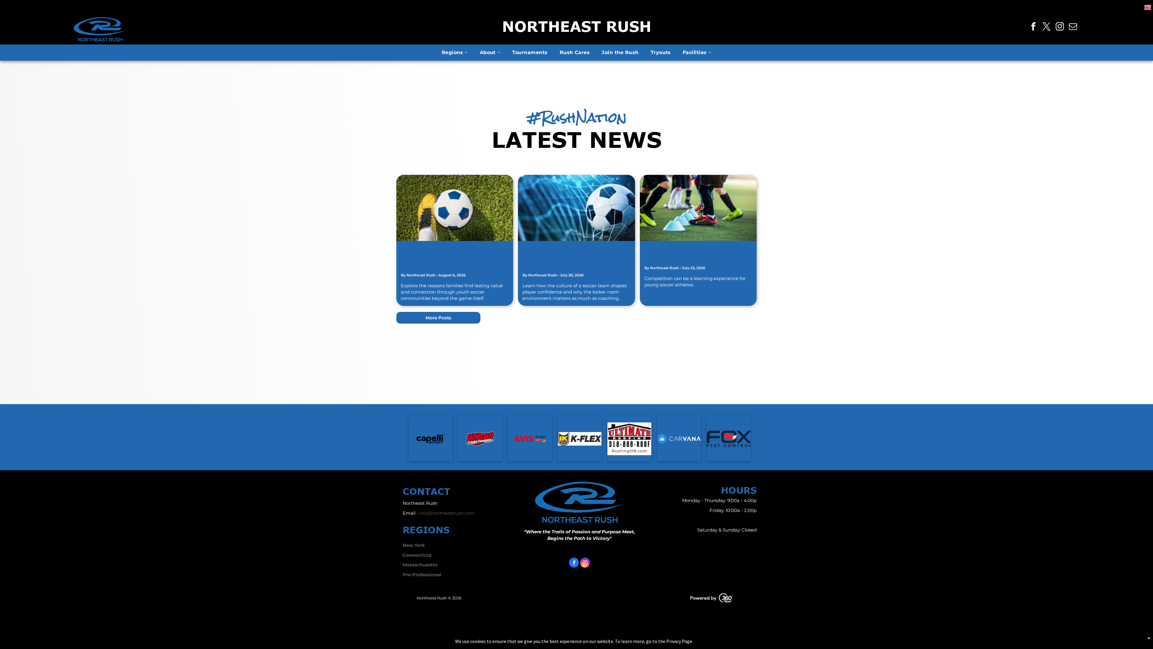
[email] (1073, 27)
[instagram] (1060, 27)
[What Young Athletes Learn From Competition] (698, 208)
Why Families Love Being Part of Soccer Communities (451, 256)
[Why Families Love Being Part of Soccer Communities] (454, 208)
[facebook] (1033, 27)
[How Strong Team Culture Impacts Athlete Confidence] (576, 208)
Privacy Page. (679, 641)
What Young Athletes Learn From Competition (692, 252)
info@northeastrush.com (446, 513)
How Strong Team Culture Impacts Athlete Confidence (574, 256)
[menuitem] (455, 52)
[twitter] (1047, 27)
